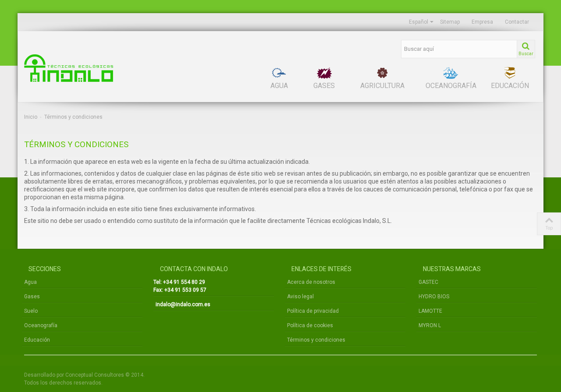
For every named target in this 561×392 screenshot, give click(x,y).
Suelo (31, 311)
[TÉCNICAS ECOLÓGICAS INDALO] (105, 68)
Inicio (30, 117)
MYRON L (430, 325)
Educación (37, 340)
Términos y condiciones (316, 340)
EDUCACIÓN (510, 85)
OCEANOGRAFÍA (451, 85)
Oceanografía (40, 325)
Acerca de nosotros (311, 282)
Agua (30, 282)
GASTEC (428, 282)
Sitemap (450, 22)
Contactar (517, 22)
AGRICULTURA (382, 85)
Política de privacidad (313, 311)
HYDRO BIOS (434, 296)
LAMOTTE (430, 311)
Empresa (482, 22)
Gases (32, 296)
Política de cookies (310, 325)
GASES (324, 85)
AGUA (279, 85)
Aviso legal (300, 296)
